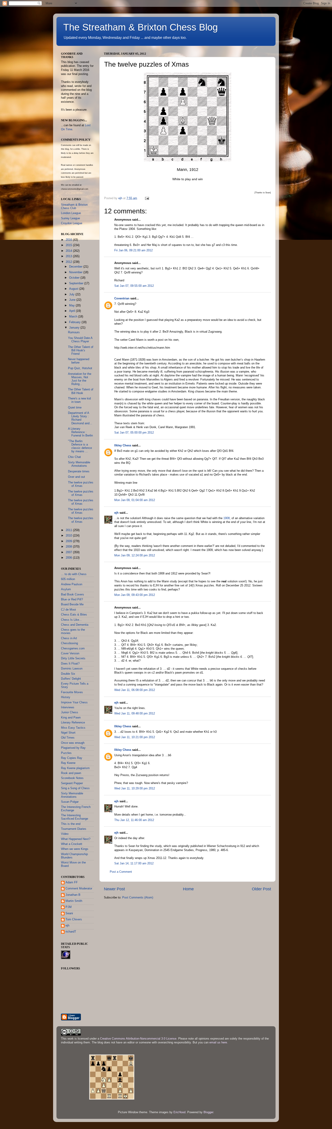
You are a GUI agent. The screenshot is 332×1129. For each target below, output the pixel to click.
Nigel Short (68, 732)
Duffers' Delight (71, 678)
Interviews (67, 707)
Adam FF (71, 882)
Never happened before (78, 361)
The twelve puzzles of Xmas (80, 484)
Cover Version (70, 653)
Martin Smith (73, 901)
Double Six (68, 673)
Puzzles (66, 753)
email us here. (218, 1042)
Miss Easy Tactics (73, 727)
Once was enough (72, 742)
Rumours (74, 332)
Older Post (261, 889)
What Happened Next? (75, 839)
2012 (69, 262)
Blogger (208, 1112)
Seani (69, 913)
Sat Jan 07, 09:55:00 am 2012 (134, 285)
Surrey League (70, 218)
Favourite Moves (72, 692)
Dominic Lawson (71, 668)
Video (64, 833)
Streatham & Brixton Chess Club (74, 206)
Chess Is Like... (71, 619)
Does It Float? (70, 663)
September (76, 283)
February (75, 322)
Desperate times (78, 471)
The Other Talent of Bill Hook (80, 391)
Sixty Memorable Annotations (79, 464)
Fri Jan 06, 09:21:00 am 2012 (133, 250)
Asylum (66, 589)
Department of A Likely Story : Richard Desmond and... (80, 418)
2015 (69, 245)
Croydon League (71, 223)
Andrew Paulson (71, 584)
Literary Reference (73, 722)
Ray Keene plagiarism (75, 768)
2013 (69, 256)
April (72, 311)
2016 (69, 239)
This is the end (70, 824)
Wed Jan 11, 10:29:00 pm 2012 (134, 788)
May (72, 305)
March (73, 316)
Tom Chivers (73, 919)
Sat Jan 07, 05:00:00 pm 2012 (134, 432)
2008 (69, 546)
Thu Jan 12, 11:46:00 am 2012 (134, 820)
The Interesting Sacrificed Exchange (74, 817)
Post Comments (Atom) (137, 897)
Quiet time (75, 407)
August (74, 288)
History (65, 697)
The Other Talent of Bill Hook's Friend (80, 350)
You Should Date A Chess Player (80, 339)
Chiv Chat (74, 457)
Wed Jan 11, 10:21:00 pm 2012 (134, 737)
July (72, 294)
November (76, 272)
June (72, 299)
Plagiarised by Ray (73, 747)
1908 (226, 518)
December (76, 266)
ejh (116, 512)
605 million (68, 579)
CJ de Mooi (68, 609)
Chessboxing (69, 643)
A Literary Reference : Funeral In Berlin (80, 432)
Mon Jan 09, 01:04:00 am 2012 (134, 500)
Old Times (68, 737)
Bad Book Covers (72, 594)
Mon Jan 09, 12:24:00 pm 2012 (134, 555)
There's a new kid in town (79, 400)
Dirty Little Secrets (73, 658)
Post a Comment (121, 871)
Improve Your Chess (74, 702)
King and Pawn (71, 717)
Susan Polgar (70, 801)
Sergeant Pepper (72, 783)
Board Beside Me (72, 604)
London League (71, 213)
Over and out (76, 476)
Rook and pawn (71, 773)
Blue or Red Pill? (72, 599)
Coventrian (121, 298)
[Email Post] (147, 198)
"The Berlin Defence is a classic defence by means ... (80, 446)
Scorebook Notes (72, 778)
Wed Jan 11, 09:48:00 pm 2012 (134, 713)
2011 (69, 530)
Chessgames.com (73, 648)
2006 (69, 557)
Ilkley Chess (122, 445)
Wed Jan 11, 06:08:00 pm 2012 (134, 690)
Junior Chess (69, 712)
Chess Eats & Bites (74, 614)
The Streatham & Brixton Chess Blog (140, 27)
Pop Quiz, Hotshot (80, 368)
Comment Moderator (78, 888)
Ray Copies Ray (71, 758)
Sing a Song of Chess (75, 788)
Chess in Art (69, 638)
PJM (68, 907)
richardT (70, 931)
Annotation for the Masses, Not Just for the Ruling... (79, 379)
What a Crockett (71, 844)
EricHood (179, 1112)
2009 (69, 541)
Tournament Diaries (73, 828)
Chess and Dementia (74, 624)
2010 (69, 535)
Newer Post (114, 889)
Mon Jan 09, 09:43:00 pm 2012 (134, 595)
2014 (69, 250)
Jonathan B (72, 894)
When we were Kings (74, 849)
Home (188, 889)
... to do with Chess (74, 574)
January (74, 327)
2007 (69, 552)
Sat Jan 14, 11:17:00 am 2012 (134, 863)
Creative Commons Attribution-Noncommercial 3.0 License (138, 1038)
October (74, 277)
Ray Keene (68, 763)
